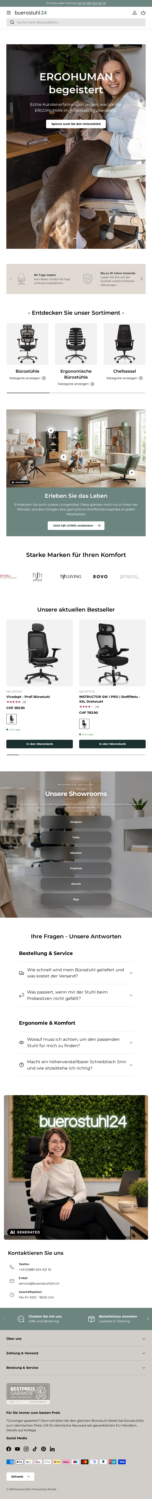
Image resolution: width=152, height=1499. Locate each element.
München (76, 853)
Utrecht (76, 884)
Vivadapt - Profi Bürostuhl (28, 697)
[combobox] (76, 22)
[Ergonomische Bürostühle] (76, 344)
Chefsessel (124, 371)
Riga (76, 899)
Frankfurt (76, 868)
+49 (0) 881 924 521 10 (91, 3)
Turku (76, 837)
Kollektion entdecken (76, 116)
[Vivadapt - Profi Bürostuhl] (39, 653)
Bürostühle (27, 371)
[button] (143, 12)
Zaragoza (76, 822)
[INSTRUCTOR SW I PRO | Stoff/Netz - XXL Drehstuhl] (112, 653)
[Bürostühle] (27, 344)
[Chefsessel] (124, 344)
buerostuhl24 (23, 1489)
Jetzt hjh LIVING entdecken (73, 525)
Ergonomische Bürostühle (76, 374)
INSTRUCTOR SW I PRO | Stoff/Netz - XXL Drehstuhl (109, 699)
